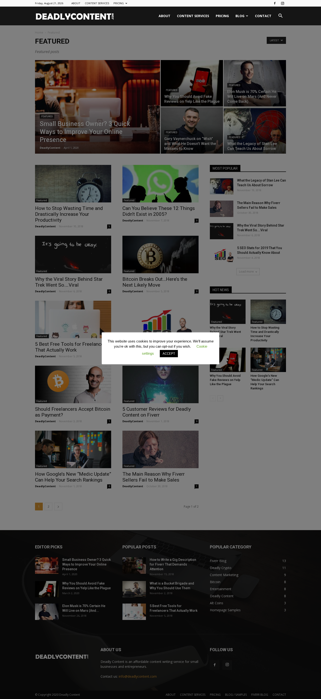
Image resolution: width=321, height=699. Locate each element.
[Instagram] (282, 3)
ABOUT (75, 3)
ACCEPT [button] (169, 353)
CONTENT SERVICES (97, 3)
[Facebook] (274, 3)
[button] (280, 16)
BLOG (239, 16)
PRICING (119, 3)
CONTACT (263, 16)
